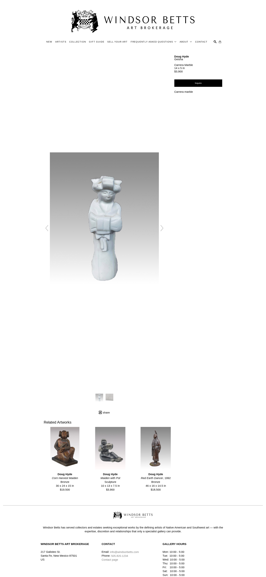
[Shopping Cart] (220, 41)
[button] (154, 42)
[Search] (215, 41)
